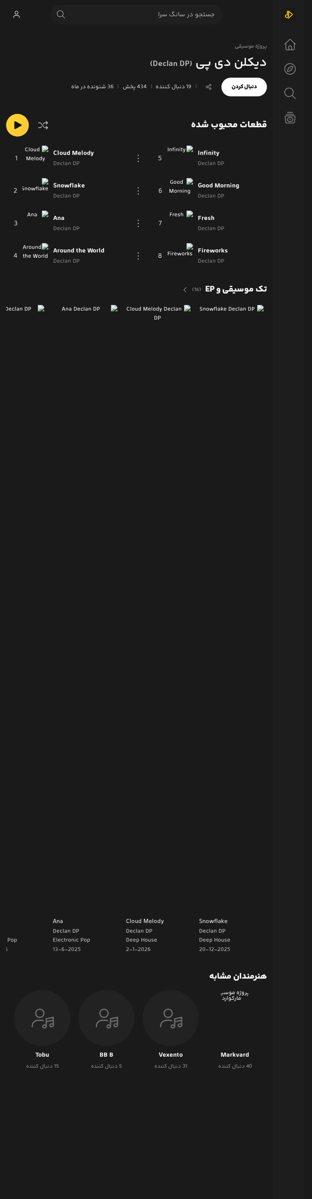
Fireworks (213, 251)
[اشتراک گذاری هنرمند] (208, 87)
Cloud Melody (73, 153)
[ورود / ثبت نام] (16, 15)
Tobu (42, 1055)
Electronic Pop (71, 940)
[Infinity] (180, 159)
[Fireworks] (180, 256)
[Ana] (35, 224)
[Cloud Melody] (35, 159)
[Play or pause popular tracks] (17, 125)
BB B (106, 1055)
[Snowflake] (35, 191)
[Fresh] (180, 224)
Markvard (235, 1055)
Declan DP (212, 931)
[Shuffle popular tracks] (43, 125)
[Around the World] (35, 256)
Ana (59, 218)
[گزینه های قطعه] (138, 158)
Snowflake (69, 186)
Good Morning (218, 186)
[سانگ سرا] (289, 15)
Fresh (206, 218)
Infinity (208, 153)
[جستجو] (61, 14)
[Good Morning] (180, 191)
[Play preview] (211, 903)
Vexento (171, 1055)
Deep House (214, 940)
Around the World (78, 251)
